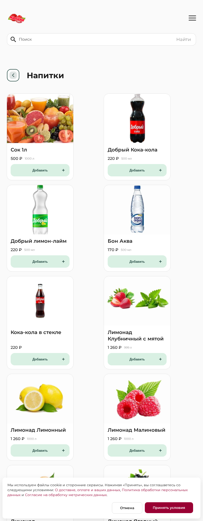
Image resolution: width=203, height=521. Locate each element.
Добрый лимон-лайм (39, 241)
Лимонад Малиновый (136, 430)
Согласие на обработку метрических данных (66, 495)
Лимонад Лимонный (38, 430)
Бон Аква (120, 241)
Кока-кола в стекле (36, 332)
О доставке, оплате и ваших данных (87, 490)
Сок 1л (19, 150)
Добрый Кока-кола (132, 150)
